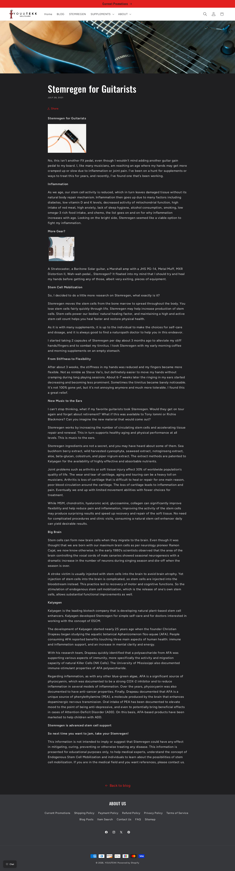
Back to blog (120, 785)
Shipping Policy (84, 813)
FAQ (138, 819)
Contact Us (124, 819)
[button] (102, 14)
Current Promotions (57, 813)
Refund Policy (131, 813)
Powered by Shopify (128, 862)
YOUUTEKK (111, 862)
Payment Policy (108, 813)
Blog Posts (86, 819)
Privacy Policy (153, 813)
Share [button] (55, 108)
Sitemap (150, 819)
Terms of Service (177, 813)
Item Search (105, 819)
